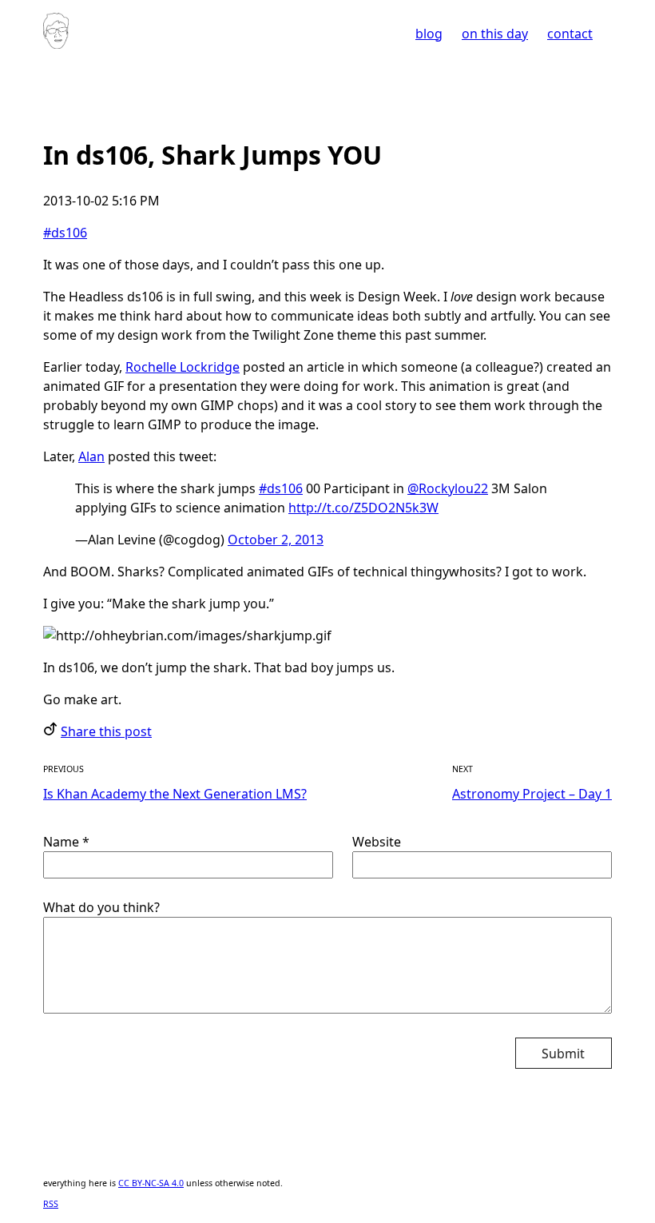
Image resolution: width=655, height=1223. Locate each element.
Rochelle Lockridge (182, 367)
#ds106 (65, 232)
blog (429, 33)
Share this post (106, 731)
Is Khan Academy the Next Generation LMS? (175, 794)
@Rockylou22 (447, 488)
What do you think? (101, 907)
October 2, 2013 (276, 539)
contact (570, 33)
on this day (495, 33)
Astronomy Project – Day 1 (532, 794)
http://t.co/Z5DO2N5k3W (363, 507)
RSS (50, 1203)
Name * (66, 842)
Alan (91, 456)
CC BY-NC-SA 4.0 (151, 1183)
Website (376, 842)
